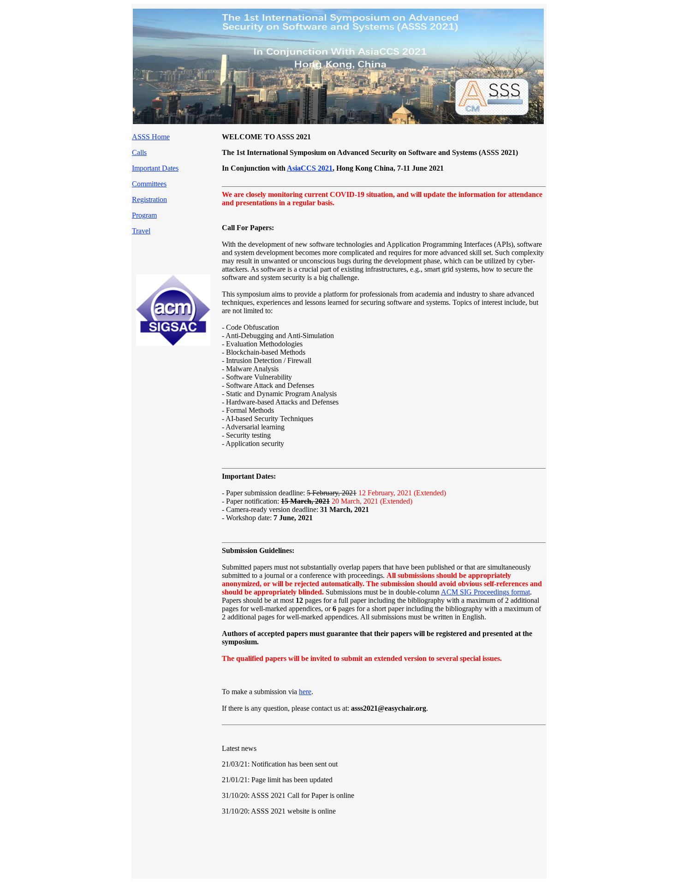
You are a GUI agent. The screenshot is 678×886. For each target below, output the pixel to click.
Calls (139, 152)
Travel (141, 231)
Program (144, 215)
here (305, 692)
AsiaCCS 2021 (310, 168)
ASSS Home (151, 137)
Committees (149, 184)
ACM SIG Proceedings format (485, 592)
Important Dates (155, 168)
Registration (149, 199)
